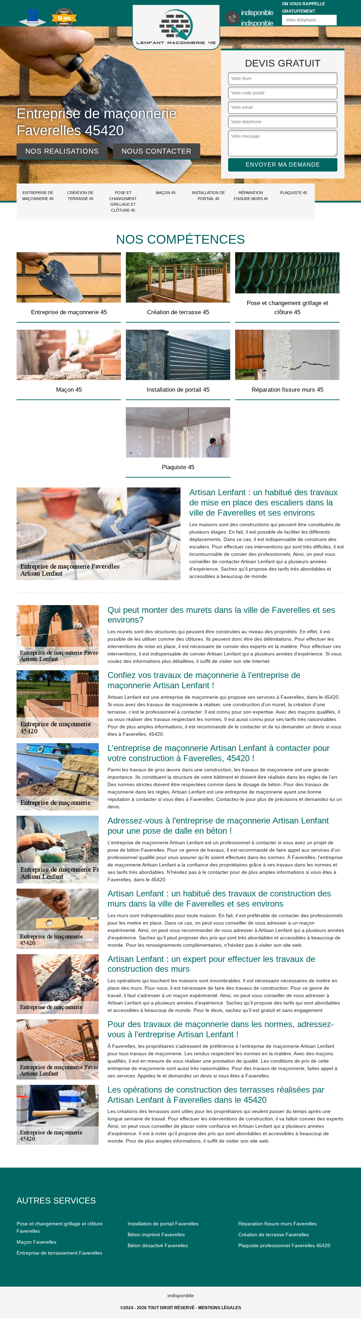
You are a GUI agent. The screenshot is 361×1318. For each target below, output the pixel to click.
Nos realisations (62, 151)
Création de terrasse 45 (80, 196)
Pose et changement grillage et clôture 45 (123, 201)
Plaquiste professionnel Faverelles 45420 (284, 1245)
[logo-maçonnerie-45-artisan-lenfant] (176, 27)
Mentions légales (219, 1307)
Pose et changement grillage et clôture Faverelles (60, 1227)
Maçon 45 (166, 193)
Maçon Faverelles (36, 1242)
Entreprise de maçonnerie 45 (38, 196)
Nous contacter (156, 151)
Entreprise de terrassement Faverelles (59, 1253)
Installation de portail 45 (208, 196)
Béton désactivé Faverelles (158, 1245)
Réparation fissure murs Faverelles (277, 1223)
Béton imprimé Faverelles (156, 1234)
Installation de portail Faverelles (163, 1223)
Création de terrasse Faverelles (273, 1234)
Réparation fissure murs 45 (251, 196)
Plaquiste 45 (293, 193)
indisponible (257, 13)
